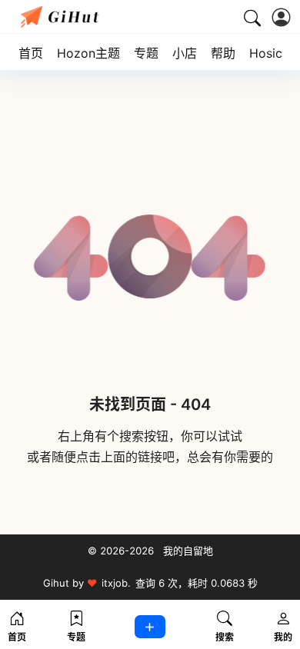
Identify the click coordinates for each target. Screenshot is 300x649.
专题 (146, 53)
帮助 (223, 53)
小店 (184, 53)
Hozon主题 (88, 53)
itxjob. (116, 583)
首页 (30, 53)
